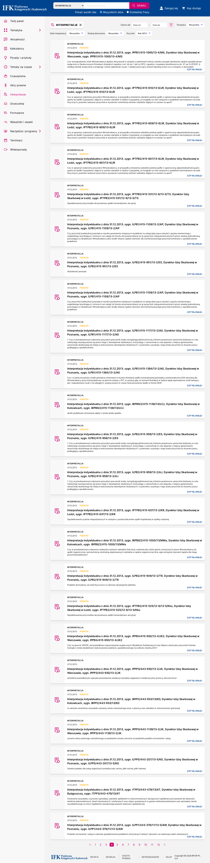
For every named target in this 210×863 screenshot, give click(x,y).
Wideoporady (18, 149)
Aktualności (17, 39)
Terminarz (16, 140)
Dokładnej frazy (139, 12)
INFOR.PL (94, 857)
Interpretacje (18, 94)
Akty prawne (18, 85)
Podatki (84, 48)
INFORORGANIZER (150, 857)
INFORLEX (110, 857)
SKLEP (169, 857)
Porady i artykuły (21, 57)
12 (158, 844)
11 (152, 844)
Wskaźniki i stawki (21, 122)
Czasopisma (17, 76)
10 (145, 844)
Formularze (17, 112)
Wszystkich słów (113, 12)
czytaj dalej (194, 69)
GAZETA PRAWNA (126, 857)
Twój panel (17, 21)
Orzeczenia (17, 103)
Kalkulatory (17, 48)
